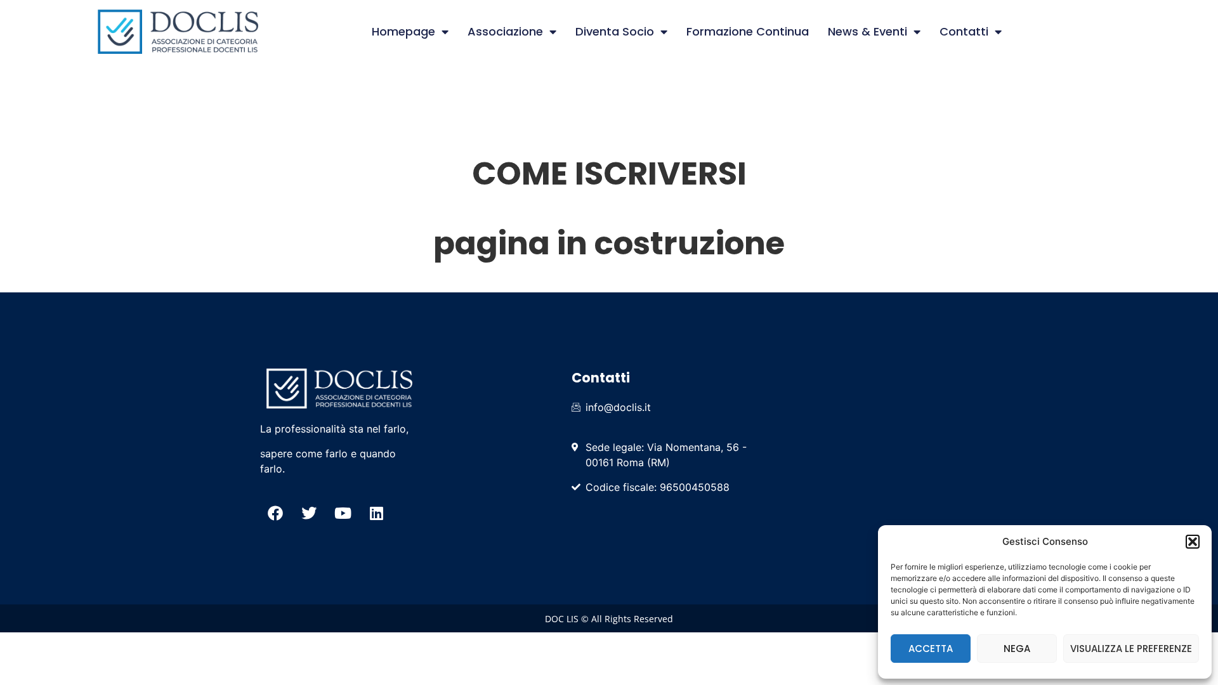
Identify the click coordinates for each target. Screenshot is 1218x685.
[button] (1192, 541)
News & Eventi (867, 31)
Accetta (930, 648)
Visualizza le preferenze (1131, 648)
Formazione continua (747, 31)
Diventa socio (614, 31)
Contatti (964, 31)
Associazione (505, 31)
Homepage (403, 31)
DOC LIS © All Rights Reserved (609, 619)
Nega (1017, 648)
